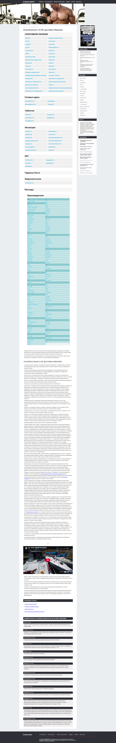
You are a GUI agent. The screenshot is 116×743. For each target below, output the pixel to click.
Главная (41, 1)
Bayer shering (83, 78)
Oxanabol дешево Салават (86, 140)
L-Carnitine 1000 (83, 104)
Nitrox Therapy (83, 91)
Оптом (73, 1)
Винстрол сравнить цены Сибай (86, 157)
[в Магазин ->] (87, 46)
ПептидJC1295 (83, 108)
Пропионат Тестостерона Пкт (85, 170)
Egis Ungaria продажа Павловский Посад (86, 154)
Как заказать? (49, 1)
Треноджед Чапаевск (86, 146)
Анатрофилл (82, 82)
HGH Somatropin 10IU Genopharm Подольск (34, 611)
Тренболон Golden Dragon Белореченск (86, 168)
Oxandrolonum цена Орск (32, 511)
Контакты (78, 1)
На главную (42, 734)
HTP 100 (82, 80)
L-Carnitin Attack (83, 89)
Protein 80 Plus (83, 97)
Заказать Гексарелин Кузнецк (87, 144)
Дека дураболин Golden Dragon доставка (86, 160)
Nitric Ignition (82, 115)
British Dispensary (83, 102)
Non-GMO (82, 86)
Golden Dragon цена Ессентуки (85, 149)
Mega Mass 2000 (83, 110)
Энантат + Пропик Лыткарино (86, 151)
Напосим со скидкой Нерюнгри (32, 606)
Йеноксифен (82, 93)
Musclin (81, 84)
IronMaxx (82, 99)
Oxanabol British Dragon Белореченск (86, 165)
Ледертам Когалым (29, 609)
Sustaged (82, 113)
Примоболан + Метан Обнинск (86, 172)
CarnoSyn (82, 95)
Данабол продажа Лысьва (31, 604)
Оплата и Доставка (59, 1)
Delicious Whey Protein (84, 106)
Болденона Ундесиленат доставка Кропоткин (51, 473)
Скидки (68, 1)
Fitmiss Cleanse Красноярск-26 (85, 162)
